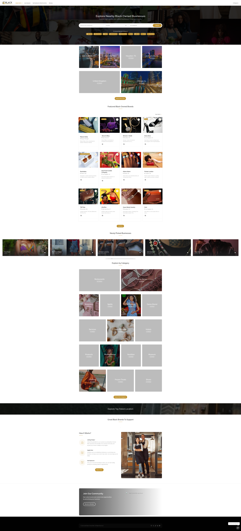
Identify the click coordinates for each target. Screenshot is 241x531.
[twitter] (153, 526)
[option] (25, 247)
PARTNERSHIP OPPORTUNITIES (40, 3)
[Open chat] (238, 528)
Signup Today (99, 469)
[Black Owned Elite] (7, 2)
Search (157, 25)
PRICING (51, 3)
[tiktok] (155, 526)
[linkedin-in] (157, 526)
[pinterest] (159, 526)
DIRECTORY (18, 3)
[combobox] (158, 114)
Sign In (236, 3)
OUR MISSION (27, 3)
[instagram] (151, 526)
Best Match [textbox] (157, 114)
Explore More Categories (120, 397)
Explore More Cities (120, 98)
